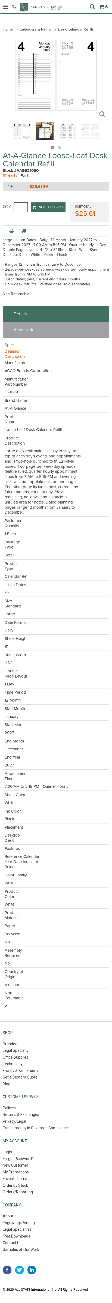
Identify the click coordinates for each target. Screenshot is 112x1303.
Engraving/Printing (19, 1223)
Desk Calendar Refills (76, 29)
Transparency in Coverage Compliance (36, 1128)
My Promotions (16, 1172)
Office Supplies (15, 1057)
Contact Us (12, 1243)
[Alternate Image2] (67, 138)
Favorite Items (15, 1178)
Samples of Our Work (21, 1249)
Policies (9, 1108)
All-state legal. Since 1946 (41, 7)
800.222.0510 (14, 6)
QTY (7, 206)
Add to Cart (51, 207)
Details (20, 314)
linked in (31, 1270)
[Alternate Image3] (90, 138)
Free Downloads (16, 1236)
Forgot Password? (18, 1159)
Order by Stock (15, 1185)
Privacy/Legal (14, 1121)
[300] (22, 138)
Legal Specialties (17, 1229)
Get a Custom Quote (20, 1077)
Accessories (25, 330)
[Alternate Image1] (45, 138)
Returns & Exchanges (21, 1114)
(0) (107, 6)
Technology (13, 1064)
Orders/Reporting (18, 1192)
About (8, 1216)
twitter (19, 1270)
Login (7, 1152)
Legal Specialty (16, 1050)
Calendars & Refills (35, 29)
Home (8, 29)
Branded (10, 1044)
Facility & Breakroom (20, 1070)
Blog (6, 1084)
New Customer (15, 1165)
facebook (7, 1270)
